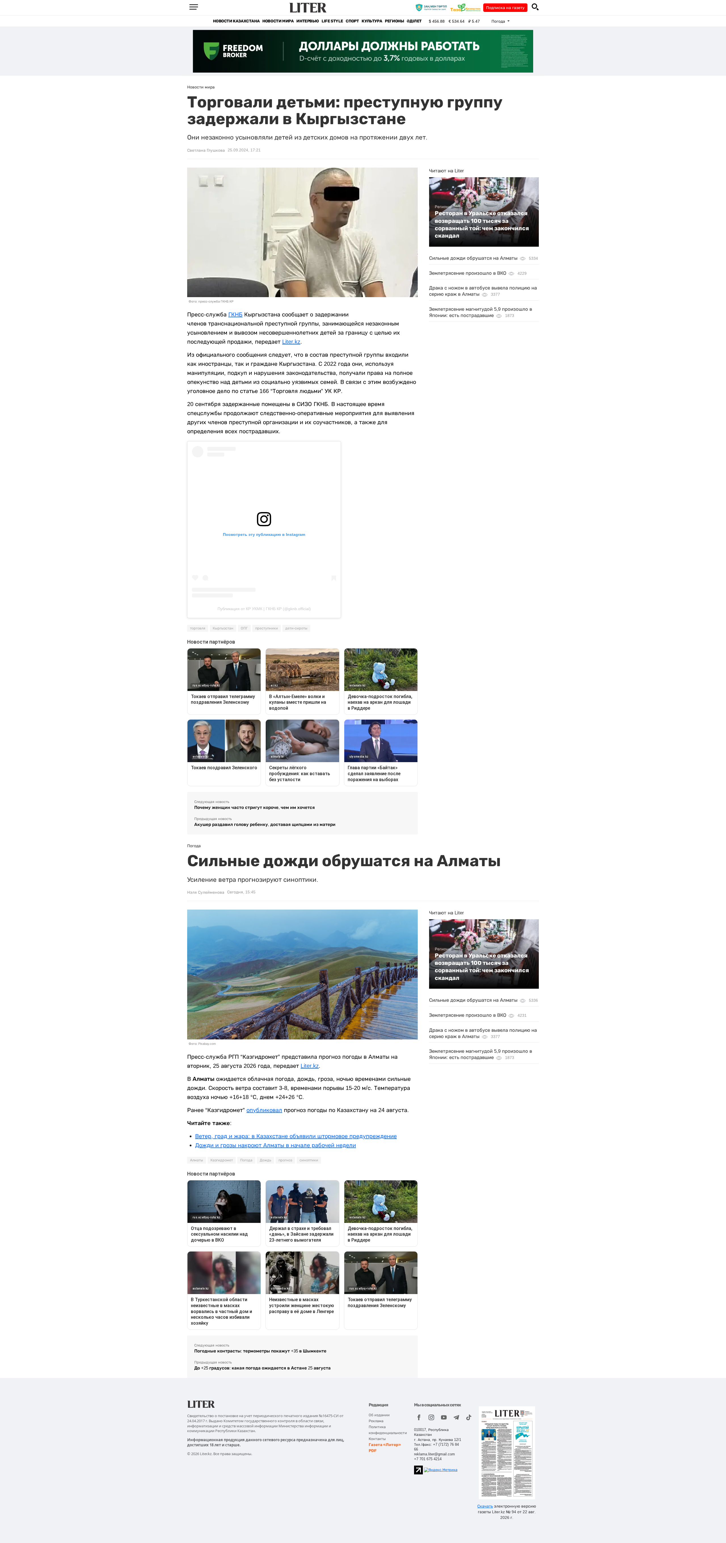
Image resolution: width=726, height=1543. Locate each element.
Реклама (376, 1421)
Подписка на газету (505, 7)
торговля (197, 628)
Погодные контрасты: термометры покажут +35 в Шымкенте (260, 1350)
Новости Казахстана (236, 21)
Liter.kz (291, 342)
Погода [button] (498, 21)
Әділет (414, 21)
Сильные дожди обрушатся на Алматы (473, 258)
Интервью (307, 21)
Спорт (352, 21)
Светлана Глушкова (206, 150)
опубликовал (264, 1110)
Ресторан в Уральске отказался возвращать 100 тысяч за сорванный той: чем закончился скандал (482, 224)
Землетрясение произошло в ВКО (467, 273)
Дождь (265, 1160)
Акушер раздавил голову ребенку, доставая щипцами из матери (264, 824)
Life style (332, 21)
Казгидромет (221, 1160)
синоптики (308, 1160)
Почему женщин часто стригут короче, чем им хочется (254, 807)
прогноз (285, 1160)
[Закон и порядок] (432, 7)
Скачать (485, 1506)
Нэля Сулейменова (205, 892)
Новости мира (278, 21)
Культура (372, 21)
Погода (246, 1160)
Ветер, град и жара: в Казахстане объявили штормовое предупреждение (296, 1136)
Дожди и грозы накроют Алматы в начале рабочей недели (275, 1145)
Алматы (196, 1160)
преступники (266, 628)
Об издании (379, 1415)
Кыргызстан (223, 628)
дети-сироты (296, 628)
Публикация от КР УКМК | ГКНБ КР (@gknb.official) (264, 608)
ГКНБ (235, 314)
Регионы (394, 21)
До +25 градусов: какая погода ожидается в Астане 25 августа (262, 1368)
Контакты (377, 1439)
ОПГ (244, 628)
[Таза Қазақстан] (467, 7)
